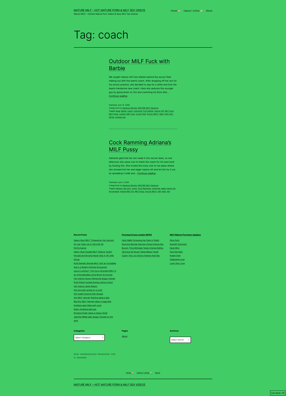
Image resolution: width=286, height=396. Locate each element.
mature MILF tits (127, 191)
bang (118, 111)
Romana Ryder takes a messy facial (90, 313)
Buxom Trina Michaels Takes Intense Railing (142, 248)
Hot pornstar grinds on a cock (88, 290)
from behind (148, 111)
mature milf (159, 111)
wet (168, 191)
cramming (138, 111)
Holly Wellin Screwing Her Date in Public (140, 240)
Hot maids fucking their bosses (88, 294)
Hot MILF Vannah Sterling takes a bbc (91, 298)
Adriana (119, 188)
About (209, 10)
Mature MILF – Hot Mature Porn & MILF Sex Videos (109, 384)
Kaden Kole (175, 255)
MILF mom (169, 111)
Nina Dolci (174, 240)
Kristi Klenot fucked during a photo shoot (93, 282)
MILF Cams (76, 353)
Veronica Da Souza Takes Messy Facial (140, 252)
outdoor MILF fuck (127, 114)
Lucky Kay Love (177, 263)
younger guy (120, 117)
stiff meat (162, 191)
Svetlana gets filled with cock (87, 305)
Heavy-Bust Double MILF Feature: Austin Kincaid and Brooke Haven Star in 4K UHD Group (94, 256)
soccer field (141, 114)
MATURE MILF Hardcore (148, 108)
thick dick (169, 114)
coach (130, 111)
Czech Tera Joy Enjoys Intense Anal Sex (141, 255)
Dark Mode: (276, 393)
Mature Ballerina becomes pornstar (88, 353)
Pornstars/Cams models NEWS (137, 235)
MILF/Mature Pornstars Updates (185, 235)
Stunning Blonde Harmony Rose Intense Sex (143, 244)
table (161, 114)
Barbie (123, 111)
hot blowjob (114, 191)
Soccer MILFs (152, 114)
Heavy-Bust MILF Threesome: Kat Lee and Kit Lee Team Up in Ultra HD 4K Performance (94, 244)
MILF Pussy (113, 114)
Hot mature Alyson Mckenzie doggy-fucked (94, 278)
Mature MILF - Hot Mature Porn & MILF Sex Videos (109, 10)
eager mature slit (168, 188)
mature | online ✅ (193, 10)
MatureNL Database (81, 357)
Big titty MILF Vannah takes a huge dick (92, 301)
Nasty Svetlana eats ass (85, 309)
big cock (127, 188)
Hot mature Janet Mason (85, 286)
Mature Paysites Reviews (104, 353)
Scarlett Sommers (178, 244)
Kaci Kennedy (176, 252)
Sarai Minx (175, 248)
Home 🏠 (176, 10)
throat (111, 117)
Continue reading (118, 96)
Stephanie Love (177, 259)
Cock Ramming (144, 188)
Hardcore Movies (129, 108)
